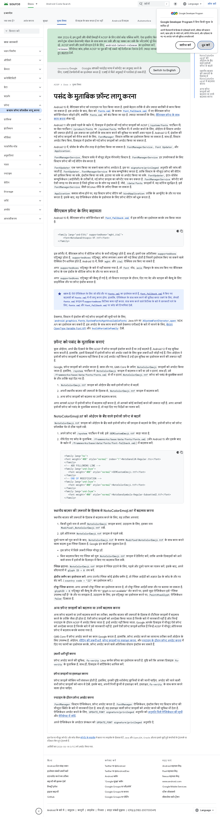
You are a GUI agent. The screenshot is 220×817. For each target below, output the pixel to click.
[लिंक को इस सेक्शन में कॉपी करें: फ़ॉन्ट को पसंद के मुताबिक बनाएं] (107, 342)
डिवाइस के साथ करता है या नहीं (89, 20)
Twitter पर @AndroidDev (117, 771)
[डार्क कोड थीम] (178, 231)
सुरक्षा (45, 20)
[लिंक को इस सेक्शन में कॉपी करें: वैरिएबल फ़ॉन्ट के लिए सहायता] (104, 211)
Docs (31, 3)
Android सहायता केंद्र (171, 765)
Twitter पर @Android (115, 765)
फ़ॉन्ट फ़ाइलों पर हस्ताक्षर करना (119, 640)
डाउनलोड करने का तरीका (57, 776)
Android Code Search (58, 3)
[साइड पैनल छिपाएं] (39, 811)
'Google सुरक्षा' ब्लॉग (114, 781)
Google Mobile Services (174, 786)
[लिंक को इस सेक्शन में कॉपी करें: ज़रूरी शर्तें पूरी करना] (79, 654)
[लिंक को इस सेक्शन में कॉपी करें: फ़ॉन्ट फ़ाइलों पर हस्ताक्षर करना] (91, 674)
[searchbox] (21, 31)
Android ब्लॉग (111, 776)
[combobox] (154, 4)
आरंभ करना (29, 20)
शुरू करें (206, 45)
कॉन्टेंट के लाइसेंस (87, 737)
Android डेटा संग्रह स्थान (57, 765)
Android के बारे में (55, 810)
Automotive (144, 20)
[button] (19, 51)
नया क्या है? (9, 20)
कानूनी (80, 810)
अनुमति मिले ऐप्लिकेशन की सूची (165, 712)
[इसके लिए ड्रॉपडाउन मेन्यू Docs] (38, 4)
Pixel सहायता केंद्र (169, 771)
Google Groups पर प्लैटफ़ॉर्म (118, 786)
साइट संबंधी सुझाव (116, 810)
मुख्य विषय (62, 20)
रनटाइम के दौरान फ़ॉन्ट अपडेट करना (161, 640)
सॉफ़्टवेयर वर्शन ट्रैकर (170, 796)
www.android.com (172, 781)
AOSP (56, 84)
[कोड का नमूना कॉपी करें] (182, 231)
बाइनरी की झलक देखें (56, 781)
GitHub (50, 796)
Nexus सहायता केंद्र (170, 776)
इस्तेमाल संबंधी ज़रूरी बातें (57, 771)
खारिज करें (185, 45)
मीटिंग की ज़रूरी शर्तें (90, 640)
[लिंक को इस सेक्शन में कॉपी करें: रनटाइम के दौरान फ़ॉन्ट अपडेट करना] (97, 698)
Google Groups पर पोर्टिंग (117, 796)
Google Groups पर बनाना (117, 791)
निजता (101, 810)
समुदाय (70, 810)
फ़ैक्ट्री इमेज (52, 786)
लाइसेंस (90, 810)
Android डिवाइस (120, 20)
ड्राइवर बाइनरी (53, 791)
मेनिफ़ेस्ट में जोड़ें (67, 716)
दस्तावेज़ (8, 13)
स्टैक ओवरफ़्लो (168, 791)
